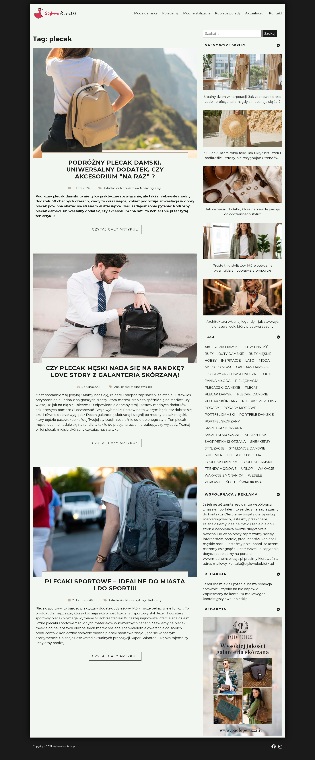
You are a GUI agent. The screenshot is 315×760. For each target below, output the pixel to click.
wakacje (266, 469)
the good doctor (244, 455)
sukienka (213, 455)
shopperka (255, 435)
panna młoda (218, 381)
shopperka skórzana (225, 442)
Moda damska (146, 13)
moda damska (218, 367)
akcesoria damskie (223, 347)
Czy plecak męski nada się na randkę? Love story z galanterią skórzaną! (115, 371)
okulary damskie (252, 367)
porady (212, 408)
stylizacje (214, 448)
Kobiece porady (228, 13)
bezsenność (257, 347)
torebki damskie (257, 462)
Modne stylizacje (197, 13)
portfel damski (220, 415)
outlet (270, 374)
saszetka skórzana (223, 428)
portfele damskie (256, 415)
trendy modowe (221, 469)
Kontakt (275, 13)
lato (249, 361)
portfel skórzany (222, 421)
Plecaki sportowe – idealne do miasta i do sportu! (115, 585)
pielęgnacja (246, 381)
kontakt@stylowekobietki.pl (251, 564)
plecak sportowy (259, 401)
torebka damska (221, 462)
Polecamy (170, 13)
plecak (251, 388)
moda (264, 361)
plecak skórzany (221, 401)
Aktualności (255, 13)
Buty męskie (260, 354)
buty (209, 354)
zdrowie (213, 482)
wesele (255, 475)
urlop (247, 469)
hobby (211, 361)
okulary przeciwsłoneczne (232, 374)
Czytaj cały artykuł (116, 230)
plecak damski (219, 394)
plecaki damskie (252, 394)
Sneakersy (260, 442)
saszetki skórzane (222, 435)
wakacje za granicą (224, 475)
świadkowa (250, 482)
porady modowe (240, 408)
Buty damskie (231, 354)
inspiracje (231, 361)
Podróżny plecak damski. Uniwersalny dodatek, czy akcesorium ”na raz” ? (115, 169)
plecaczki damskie (222, 388)
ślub (230, 482)
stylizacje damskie (247, 448)
